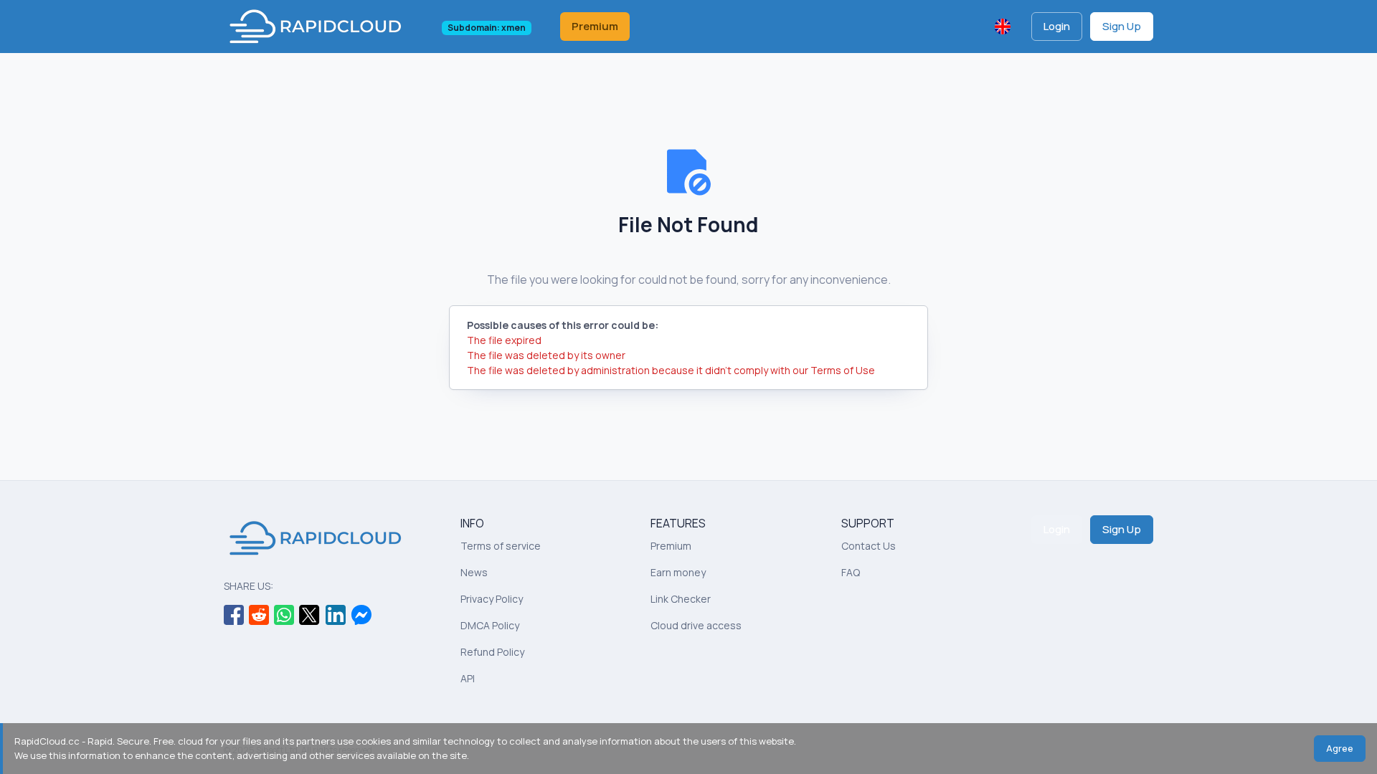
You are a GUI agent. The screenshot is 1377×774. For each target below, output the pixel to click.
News (474, 572)
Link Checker (680, 599)
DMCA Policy (489, 625)
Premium (595, 26)
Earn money (678, 572)
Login (1057, 26)
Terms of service (500, 546)
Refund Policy (492, 652)
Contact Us (868, 546)
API (467, 678)
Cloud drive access (696, 625)
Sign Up (1121, 26)
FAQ (850, 572)
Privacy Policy (491, 599)
